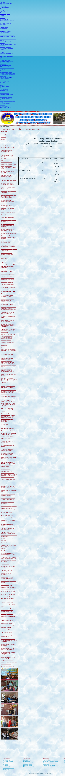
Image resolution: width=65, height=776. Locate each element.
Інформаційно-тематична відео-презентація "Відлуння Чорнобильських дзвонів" (8, 196)
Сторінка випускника (4, 7)
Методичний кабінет (4, 19)
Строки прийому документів (5, 98)
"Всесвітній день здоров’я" (7, 614)
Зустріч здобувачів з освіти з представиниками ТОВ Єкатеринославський (7, 300)
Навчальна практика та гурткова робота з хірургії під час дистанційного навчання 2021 (8, 653)
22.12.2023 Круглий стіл (6, 512)
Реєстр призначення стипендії (6, 70)
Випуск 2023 (4, 542)
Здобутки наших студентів (7, 304)
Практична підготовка (4, 32)
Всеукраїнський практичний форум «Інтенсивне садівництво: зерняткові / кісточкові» (9, 295)
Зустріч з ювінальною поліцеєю (8, 212)
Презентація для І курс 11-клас (8, 594)
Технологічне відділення (5, 14)
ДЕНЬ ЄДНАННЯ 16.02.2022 (7, 598)
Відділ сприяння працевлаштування (7, 74)
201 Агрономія (3, 64)
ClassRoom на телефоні (5, 103)
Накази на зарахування (5, 91)
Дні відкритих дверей (4, 86)
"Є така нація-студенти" (6, 517)
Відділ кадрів (2, 16)
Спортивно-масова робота (5, 31)
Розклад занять (46, 764)
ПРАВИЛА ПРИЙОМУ (4, 93)
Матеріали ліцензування (5, 60)
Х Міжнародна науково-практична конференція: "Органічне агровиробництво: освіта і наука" (8, 308)
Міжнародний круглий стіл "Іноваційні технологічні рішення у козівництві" (8, 157)
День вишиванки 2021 (6, 629)
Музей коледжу (3, 24)
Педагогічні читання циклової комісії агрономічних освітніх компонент (7, 225)
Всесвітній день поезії (6, 214)
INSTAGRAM (4, 131)
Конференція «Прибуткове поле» (8, 233)
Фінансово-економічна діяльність (6, 61)
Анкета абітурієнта (4, 89)
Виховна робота (3, 28)
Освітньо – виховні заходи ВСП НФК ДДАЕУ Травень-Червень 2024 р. (8, 481)
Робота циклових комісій (5, 33)
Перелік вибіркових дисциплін (6, 72)
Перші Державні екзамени (7, 550)
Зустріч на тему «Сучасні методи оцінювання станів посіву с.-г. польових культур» (8, 458)
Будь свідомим (4, 424)
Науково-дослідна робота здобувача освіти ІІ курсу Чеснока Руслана (8, 410)
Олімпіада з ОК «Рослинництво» (8, 180)
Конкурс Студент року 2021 (7, 632)
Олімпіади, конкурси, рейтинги (6, 77)
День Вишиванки (5, 564)
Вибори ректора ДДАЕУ (5, 10)
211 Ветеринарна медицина (5, 65)
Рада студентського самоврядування (7, 73)
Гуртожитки (2, 18)
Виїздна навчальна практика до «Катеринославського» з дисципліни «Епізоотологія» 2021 (9, 640)
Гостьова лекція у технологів (7, 284)
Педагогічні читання (4, 21)
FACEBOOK (3, 134)
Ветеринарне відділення (5, 12)
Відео (1, 58)
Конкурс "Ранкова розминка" (7, 274)
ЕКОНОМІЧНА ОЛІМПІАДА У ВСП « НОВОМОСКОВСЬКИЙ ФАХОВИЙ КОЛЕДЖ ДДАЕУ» (8, 435)
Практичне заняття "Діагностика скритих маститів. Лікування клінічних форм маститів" (8, 610)
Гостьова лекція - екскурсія (7, 282)
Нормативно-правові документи (6, 3)
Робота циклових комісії (28, 765)
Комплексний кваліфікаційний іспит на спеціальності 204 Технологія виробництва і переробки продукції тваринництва (8, 150)
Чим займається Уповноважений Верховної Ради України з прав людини (8, 547)
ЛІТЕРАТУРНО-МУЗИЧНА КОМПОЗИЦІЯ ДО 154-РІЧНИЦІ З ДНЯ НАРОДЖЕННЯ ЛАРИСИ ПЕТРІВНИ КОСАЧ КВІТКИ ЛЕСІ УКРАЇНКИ (8, 403)
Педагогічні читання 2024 (7, 430)
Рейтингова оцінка (4, 4)
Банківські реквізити (4, 106)
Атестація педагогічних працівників (7, 20)
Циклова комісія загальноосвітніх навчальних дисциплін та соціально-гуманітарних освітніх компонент (7, 36)
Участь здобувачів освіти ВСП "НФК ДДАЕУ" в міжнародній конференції (8, 266)
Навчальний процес (4, 27)
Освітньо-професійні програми (6, 62)
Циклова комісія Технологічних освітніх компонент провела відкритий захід (8, 331)
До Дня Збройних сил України (7, 515)
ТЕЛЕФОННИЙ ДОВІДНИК (5, 107)
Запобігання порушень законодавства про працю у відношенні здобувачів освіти (7, 202)
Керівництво (2, 2)
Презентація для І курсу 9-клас (8, 591)
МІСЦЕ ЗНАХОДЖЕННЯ (5, 108)
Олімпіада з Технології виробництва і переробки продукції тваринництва (7, 176)
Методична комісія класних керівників (7, 29)
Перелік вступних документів (6, 97)
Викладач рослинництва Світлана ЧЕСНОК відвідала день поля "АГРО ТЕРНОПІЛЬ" (8, 325)
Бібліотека (2, 15)
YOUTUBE (3, 139)
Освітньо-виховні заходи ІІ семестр (9, 506)
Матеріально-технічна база (5, 23)
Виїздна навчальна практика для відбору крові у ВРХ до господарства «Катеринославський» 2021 (9, 659)
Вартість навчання (4, 99)
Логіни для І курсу (3, 79)
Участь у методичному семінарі (8, 287)
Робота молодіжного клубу (5, 47)
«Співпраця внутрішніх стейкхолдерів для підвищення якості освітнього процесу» (8, 386)
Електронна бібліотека (4, 78)
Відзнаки (2, 8)
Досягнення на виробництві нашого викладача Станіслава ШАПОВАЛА (8, 344)
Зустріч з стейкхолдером (6, 585)
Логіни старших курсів (4, 81)
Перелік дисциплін (46, 760)
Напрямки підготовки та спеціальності (7, 95)
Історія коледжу (3, 6)
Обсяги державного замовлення (6, 87)
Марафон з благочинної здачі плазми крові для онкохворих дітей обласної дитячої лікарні (8, 622)
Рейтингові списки (4, 90)
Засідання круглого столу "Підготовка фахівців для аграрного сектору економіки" (7, 370)
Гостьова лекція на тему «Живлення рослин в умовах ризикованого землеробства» (7, 278)
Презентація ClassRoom (6, 596)
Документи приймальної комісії (6, 94)
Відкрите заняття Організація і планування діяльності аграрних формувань (8, 237)
